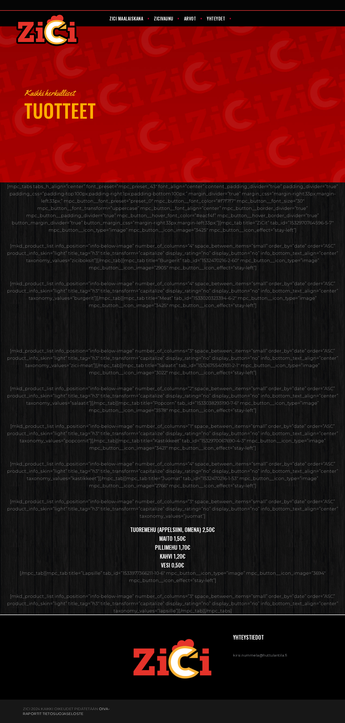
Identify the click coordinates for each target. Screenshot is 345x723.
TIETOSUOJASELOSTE (63, 713)
